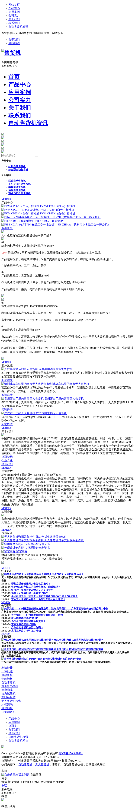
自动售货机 (8, 682)
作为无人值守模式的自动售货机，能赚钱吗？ (35, 587)
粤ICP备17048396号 (71, 753)
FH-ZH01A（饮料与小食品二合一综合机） (84, 224)
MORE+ (6, 199)
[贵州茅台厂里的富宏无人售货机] (22, 398)
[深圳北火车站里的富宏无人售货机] (24, 383)
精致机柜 (7, 675)
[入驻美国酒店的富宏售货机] (20, 369)
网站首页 (14, 4)
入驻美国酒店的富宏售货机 (55, 369)
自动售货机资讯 (18, 26)
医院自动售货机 (17, 181)
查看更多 (7, 228)
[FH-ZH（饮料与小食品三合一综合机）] (27, 217)
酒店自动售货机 (17, 190)
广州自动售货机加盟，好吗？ (27, 627)
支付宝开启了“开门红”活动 (26, 630)
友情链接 (7, 667)
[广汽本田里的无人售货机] (18, 413)
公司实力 (14, 15)
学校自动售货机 (17, 187)
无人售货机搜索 (11, 700)
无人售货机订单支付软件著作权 (64, 540)
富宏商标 (21, 551)
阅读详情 (7, 380)
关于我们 (14, 19)
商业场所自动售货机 (19, 193)
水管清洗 (7, 704)
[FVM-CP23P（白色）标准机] (20, 209)
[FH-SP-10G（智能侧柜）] (18, 220)
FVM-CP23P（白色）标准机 (57, 209)
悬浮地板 (7, 708)
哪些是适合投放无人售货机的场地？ (64, 574)
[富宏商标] (8, 551)
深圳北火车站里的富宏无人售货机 (68, 383)
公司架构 (7, 456)
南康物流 (7, 689)
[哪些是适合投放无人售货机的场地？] (22, 574)
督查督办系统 (9, 686)
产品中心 (14, 8)
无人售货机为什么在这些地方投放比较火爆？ (78, 640)
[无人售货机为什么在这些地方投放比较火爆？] (27, 640)
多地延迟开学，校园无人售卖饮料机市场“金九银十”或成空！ (44, 596)
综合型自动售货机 (18, 169)
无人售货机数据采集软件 (51, 536)
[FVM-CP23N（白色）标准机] (20, 213)
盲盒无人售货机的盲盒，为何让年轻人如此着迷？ (38, 599)
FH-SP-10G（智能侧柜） (50, 220)
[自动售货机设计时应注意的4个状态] (22, 658)
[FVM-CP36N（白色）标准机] (20, 206)
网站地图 (14, 43)
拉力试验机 (8, 693)
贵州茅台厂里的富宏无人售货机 (64, 398)
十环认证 (7, 671)
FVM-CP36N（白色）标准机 (57, 206)
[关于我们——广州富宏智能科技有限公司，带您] (29, 608)
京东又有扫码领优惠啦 (23, 624)
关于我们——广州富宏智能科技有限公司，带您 (82, 608)
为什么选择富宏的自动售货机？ (28, 621)
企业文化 (7, 460)
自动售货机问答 (18, 740)
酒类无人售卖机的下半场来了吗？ (29, 593)
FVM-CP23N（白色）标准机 (57, 213)
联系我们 (14, 22)
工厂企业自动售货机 (19, 184)
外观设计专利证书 (38, 547)
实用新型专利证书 (38, 544)
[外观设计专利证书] (14, 547)
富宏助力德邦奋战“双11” (24, 618)
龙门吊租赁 (8, 697)
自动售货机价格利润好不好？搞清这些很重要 (78, 649)
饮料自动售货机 (17, 166)
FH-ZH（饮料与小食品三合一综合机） (77, 217)
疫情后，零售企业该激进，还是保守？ (32, 590)
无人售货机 (42, 764)
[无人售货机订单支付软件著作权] (22, 540)
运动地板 (7, 678)
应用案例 (14, 11)
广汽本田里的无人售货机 (51, 413)
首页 (14, 77)
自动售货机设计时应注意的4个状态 (62, 658)
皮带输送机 (8, 711)
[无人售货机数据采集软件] (18, 536)
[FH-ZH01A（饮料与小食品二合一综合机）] (29, 224)
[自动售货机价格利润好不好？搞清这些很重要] (27, 649)
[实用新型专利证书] (14, 544)
